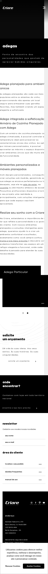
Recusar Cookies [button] (12, 566)
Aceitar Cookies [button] (34, 566)
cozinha (4, 188)
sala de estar (30, 185)
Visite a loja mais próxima (14, 241)
